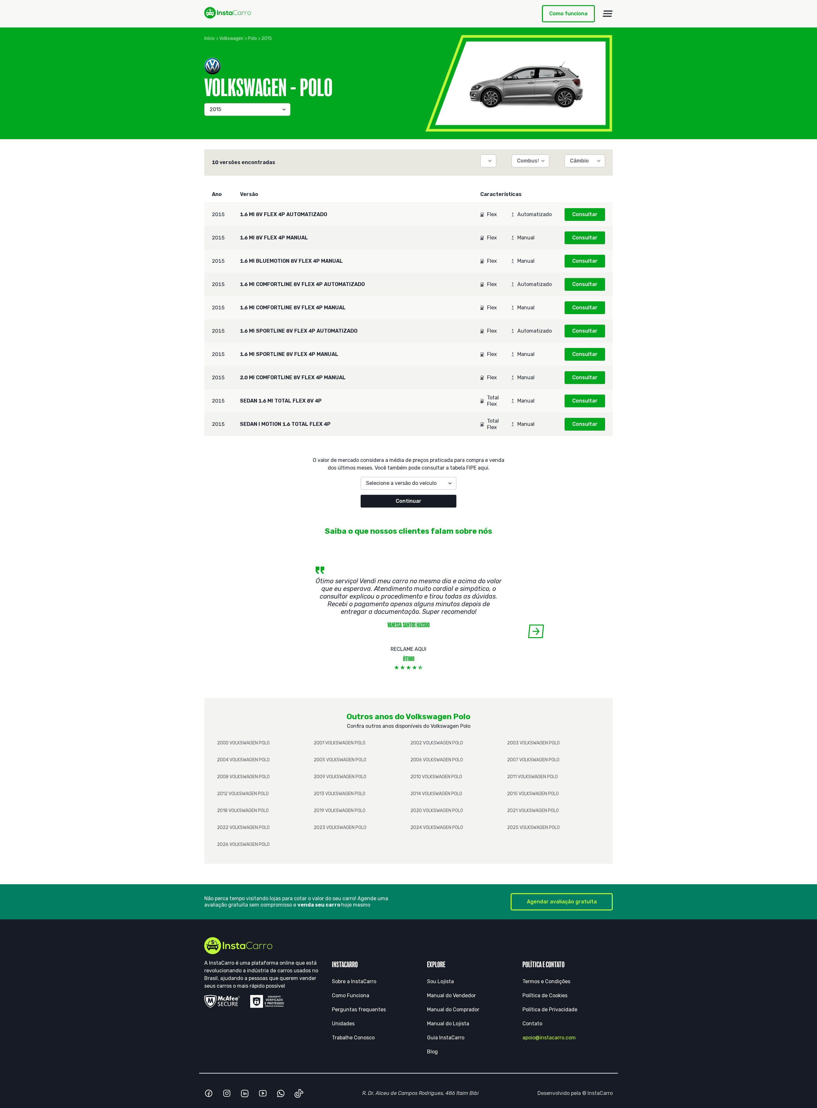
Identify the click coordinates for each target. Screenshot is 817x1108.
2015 (266, 38)
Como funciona (568, 14)
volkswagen (231, 38)
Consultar (584, 214)
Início (209, 38)
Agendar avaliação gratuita (562, 902)
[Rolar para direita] (536, 631)
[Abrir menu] (608, 13)
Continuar (408, 501)
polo (252, 38)
